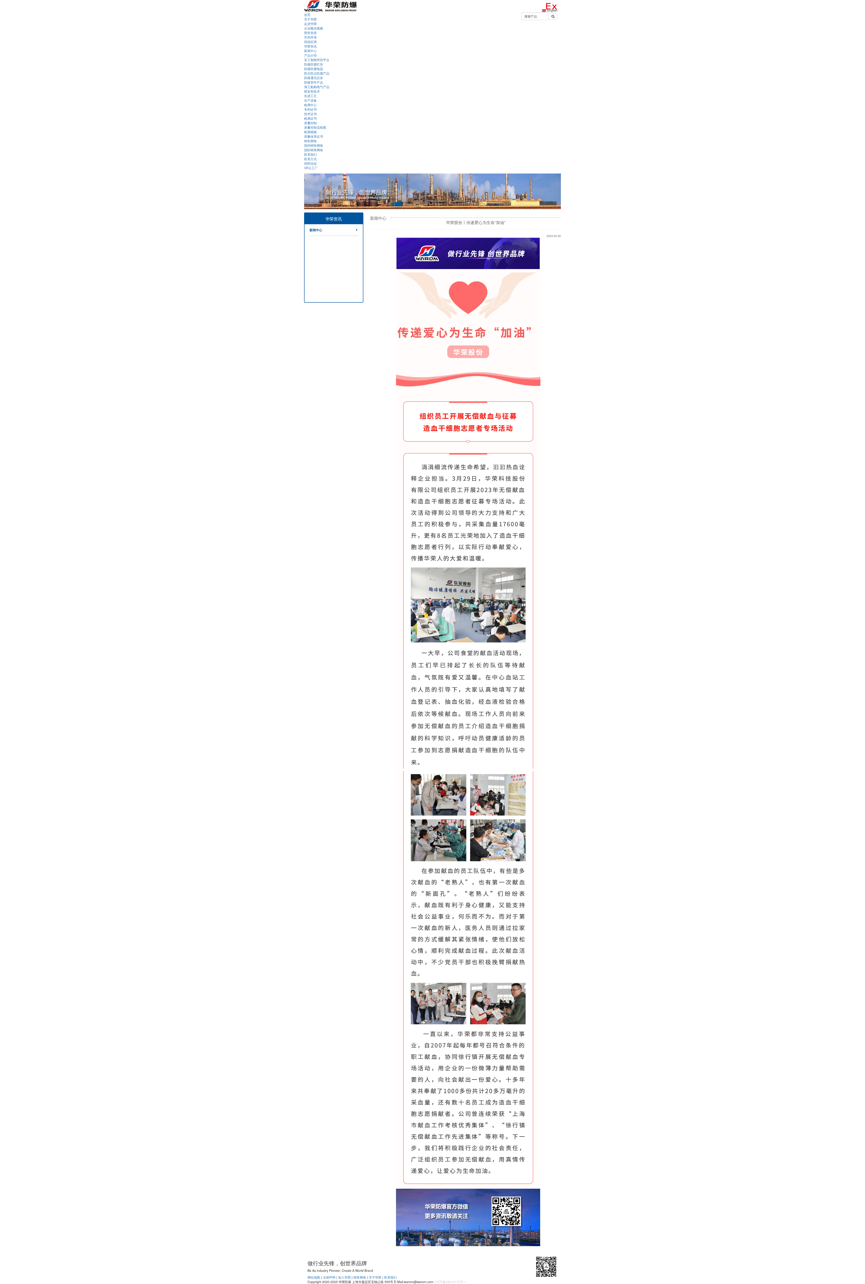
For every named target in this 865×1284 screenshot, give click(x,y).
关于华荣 (375, 1277)
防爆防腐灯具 (313, 64)
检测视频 (310, 132)
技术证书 (310, 114)
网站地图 (313, 1277)
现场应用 (310, 41)
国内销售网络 (313, 145)
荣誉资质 (310, 32)
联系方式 (310, 159)
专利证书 (310, 109)
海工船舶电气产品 (316, 87)
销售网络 (359, 1277)
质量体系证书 (313, 136)
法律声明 (329, 1277)
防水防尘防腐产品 (316, 73)
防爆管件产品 (313, 82)
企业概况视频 (313, 28)
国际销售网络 (313, 150)
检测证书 (310, 118)
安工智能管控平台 (316, 59)
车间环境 (310, 37)
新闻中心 (310, 50)
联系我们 (390, 1277)
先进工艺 (310, 96)
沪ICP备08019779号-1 (450, 1281)
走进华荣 (310, 23)
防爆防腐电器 (313, 68)
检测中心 (310, 105)
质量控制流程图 (315, 127)
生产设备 (310, 100)
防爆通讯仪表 (313, 77)
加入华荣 (344, 1277)
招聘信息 (310, 163)
